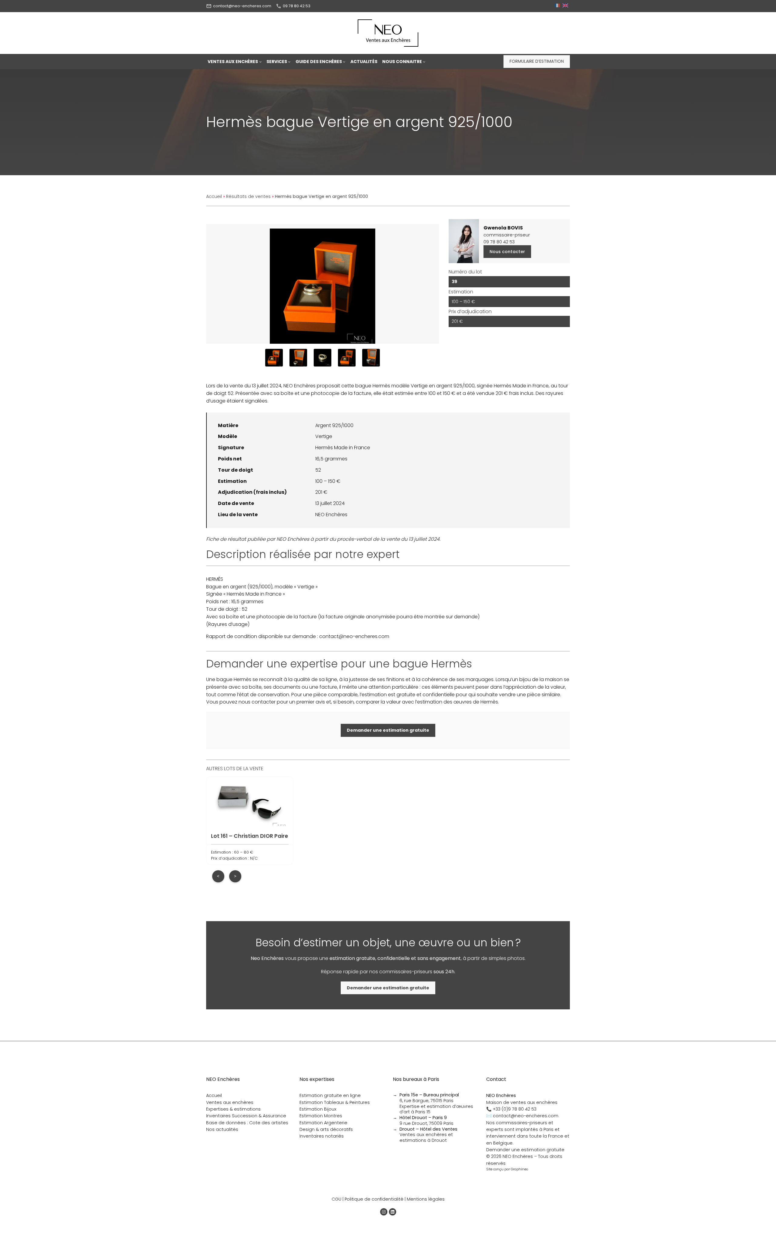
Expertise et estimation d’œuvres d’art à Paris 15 (436, 1109)
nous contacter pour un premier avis (282, 701)
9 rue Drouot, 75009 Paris (426, 1120)
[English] (566, 6)
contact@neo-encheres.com (242, 5)
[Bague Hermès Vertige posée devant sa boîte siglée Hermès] (347, 358)
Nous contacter (507, 252)
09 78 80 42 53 (296, 5)
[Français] (558, 6)
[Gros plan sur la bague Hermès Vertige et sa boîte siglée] (298, 358)
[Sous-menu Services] (289, 61)
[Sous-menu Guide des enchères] (344, 61)
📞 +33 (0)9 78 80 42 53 (511, 1109)
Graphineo (519, 1169)
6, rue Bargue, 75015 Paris (429, 1098)
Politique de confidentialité (374, 1199)
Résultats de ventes (248, 196)
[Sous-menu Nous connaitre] (424, 61)
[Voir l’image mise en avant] (322, 284)
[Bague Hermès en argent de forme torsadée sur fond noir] (322, 358)
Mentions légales (426, 1199)
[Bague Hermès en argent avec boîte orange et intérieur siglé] (371, 358)
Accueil (214, 196)
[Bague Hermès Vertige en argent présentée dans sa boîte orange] (274, 358)
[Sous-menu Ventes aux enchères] (260, 61)
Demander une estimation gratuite (525, 1150)
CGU (336, 1199)
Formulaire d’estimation (537, 61)
